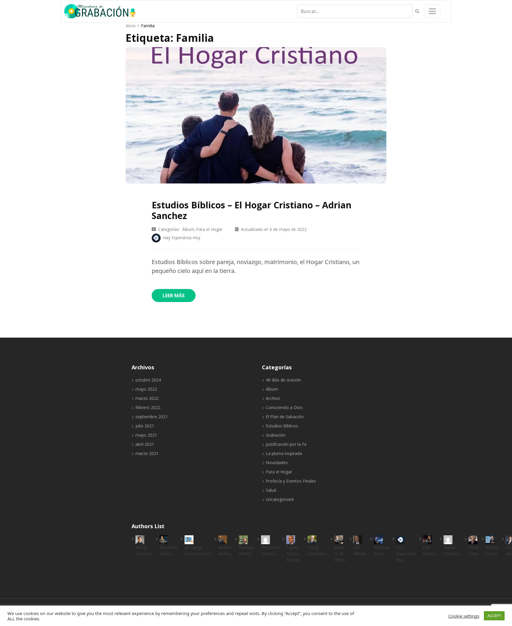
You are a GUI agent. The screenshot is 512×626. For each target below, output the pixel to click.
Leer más (174, 295)
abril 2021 (144, 444)
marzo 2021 (147, 453)
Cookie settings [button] (463, 616)
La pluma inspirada (284, 453)
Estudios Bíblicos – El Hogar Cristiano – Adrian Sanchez (251, 210)
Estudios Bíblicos (282, 426)
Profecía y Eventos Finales (291, 481)
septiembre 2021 (151, 416)
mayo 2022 (146, 389)
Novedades (277, 462)
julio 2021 (144, 426)
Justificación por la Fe (286, 444)
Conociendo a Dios (284, 407)
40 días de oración (283, 380)
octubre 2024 (148, 380)
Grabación (275, 435)
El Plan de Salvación (285, 416)
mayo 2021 (146, 435)
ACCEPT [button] (494, 615)
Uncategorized (280, 499)
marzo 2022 (147, 398)
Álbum (188, 229)
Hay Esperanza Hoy (406, 553)
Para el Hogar (209, 229)
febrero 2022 (147, 407)
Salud (271, 490)
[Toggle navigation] (432, 11)
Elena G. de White (339, 553)
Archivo (273, 398)
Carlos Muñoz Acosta (293, 553)
